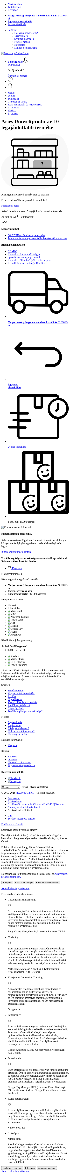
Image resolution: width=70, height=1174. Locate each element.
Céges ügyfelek (16, 708)
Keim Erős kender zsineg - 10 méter (26, 263)
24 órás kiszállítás (17, 24)
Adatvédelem (14, 801)
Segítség (12, 30)
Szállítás (12, 696)
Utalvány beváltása (17, 734)
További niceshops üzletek (21, 818)
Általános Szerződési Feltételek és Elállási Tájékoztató (35, 804)
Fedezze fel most (10, 205)
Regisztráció (14, 725)
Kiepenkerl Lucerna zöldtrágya (24, 254)
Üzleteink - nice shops (19, 762)
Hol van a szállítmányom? (21, 731)
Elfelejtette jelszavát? (18, 728)
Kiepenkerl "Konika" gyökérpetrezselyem (29, 260)
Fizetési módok (22, 41)
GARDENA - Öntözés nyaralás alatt (26, 235)
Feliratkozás (14, 64)
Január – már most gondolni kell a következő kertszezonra (37, 238)
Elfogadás (7, 882)
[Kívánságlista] (10, 81)
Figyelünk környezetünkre (21, 765)
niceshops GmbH (25, 792)
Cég (10, 815)
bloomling (13, 759)
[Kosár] (38, 86)
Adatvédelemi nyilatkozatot (15, 888)
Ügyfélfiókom (15, 699)
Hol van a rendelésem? (26, 33)
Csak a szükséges (24, 882)
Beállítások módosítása (47, 882)
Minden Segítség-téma (25, 47)
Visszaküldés (21, 35)
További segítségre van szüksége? (25, 711)
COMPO (12, 251)
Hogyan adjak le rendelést (21, 693)
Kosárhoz (13, 10)
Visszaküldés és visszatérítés (22, 702)
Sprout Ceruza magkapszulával (24, 257)
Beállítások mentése (12, 1168)
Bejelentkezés (15, 722)
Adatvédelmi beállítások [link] (20, 810)
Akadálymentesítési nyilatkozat (24, 807)
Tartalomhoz (14, 7)
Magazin (12, 745)
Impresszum (14, 798)
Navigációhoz (15, 4)
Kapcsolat (19, 44)
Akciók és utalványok (19, 705)
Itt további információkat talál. (16, 551)
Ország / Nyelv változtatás (34, 787)
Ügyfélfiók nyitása (17, 75)
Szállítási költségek (24, 38)
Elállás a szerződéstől (12, 824)
